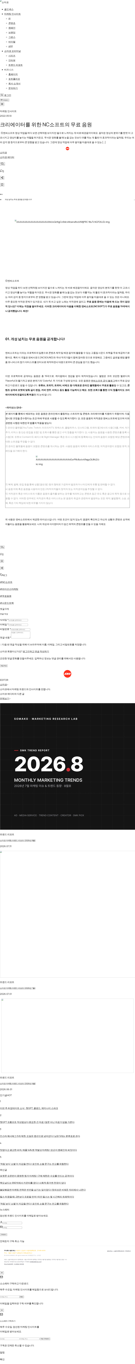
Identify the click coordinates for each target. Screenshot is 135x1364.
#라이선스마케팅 (9, 589)
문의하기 (13, 88)
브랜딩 (11, 32)
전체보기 (4, 698)
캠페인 (11, 27)
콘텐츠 (11, 23)
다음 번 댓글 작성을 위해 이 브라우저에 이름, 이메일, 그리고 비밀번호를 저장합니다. (44, 644)
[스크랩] (2, 185)
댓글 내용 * (5, 637)
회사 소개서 (14, 83)
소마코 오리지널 (12, 51)
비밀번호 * (5, 629)
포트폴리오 (14, 79)
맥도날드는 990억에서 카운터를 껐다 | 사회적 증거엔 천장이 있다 (33, 1182)
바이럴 (11, 41)
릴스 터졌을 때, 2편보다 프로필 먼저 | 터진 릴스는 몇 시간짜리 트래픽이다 (37, 1196)
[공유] (2, 568)
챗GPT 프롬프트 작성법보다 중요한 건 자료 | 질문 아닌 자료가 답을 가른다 (37, 1122)
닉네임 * (4, 619)
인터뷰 (11, 60)
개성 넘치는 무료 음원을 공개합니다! (18, 199)
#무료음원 (5, 596)
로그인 (7, 95)
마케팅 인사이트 (12, 14)
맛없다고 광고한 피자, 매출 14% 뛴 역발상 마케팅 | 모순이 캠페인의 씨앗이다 (38, 1150)
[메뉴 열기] (2, 104)
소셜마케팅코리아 (118, 1251)
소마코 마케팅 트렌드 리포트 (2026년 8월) (18, 840)
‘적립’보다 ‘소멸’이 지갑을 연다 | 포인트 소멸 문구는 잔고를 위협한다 (34, 1164)
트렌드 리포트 (15, 65)
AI (9, 18)
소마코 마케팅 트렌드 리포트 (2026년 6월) (18, 1083)
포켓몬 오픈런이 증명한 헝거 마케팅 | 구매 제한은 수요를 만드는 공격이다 (37, 1175)
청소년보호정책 (8, 1264)
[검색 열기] (2, 95)
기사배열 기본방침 (19, 1264)
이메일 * (4, 624)
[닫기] (2, 1310)
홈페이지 (13, 74)
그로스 (11, 37)
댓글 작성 (4, 666)
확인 (21, 1297)
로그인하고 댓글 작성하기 (36, 651)
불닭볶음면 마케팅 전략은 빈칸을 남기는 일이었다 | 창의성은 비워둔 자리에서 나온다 (43, 1189)
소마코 (3, 684)
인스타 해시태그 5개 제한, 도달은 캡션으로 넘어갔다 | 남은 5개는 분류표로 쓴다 (40, 1136)
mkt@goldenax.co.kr (35, 1262)
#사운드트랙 (7, 603)
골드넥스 (9, 9)
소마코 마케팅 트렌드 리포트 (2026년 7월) (17, 988)
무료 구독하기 (45, 1339)
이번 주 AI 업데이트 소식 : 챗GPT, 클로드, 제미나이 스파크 (29, 1108)
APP (10, 46)
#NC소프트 (6, 582)
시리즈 (11, 55)
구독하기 (3, 1234)
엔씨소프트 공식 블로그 (103, 380)
